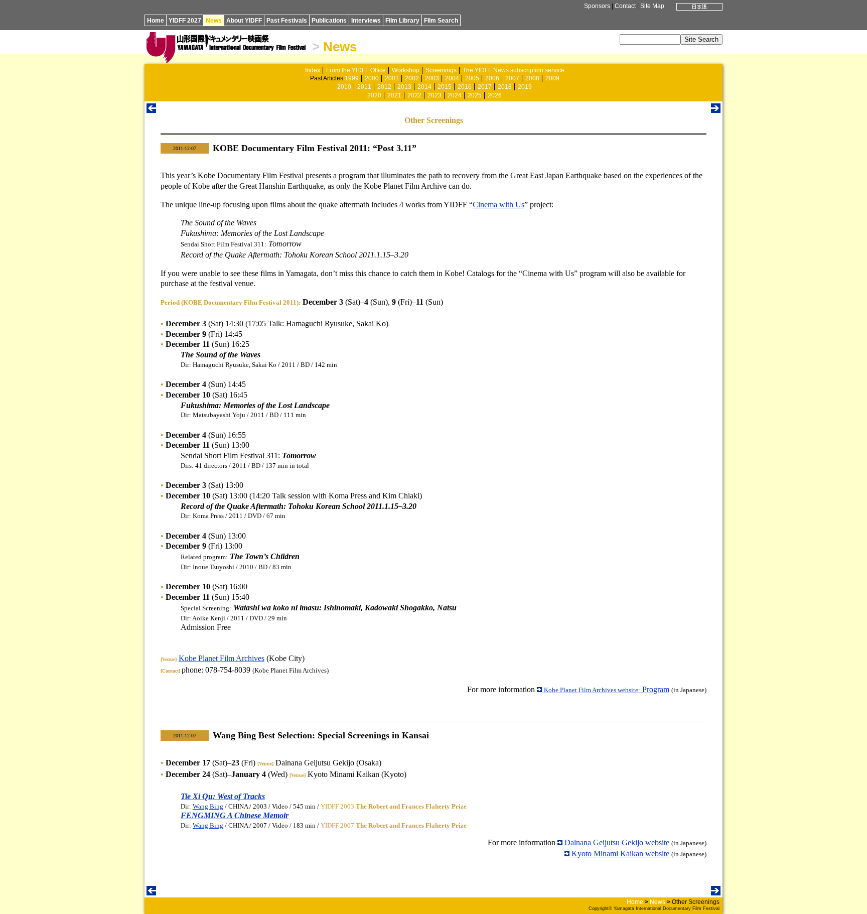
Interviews (366, 20)
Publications (329, 20)
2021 (394, 95)
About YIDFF (244, 20)
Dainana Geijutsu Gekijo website (615, 842)
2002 (412, 78)
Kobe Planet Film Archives (221, 658)
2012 (384, 86)
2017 (485, 86)
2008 (532, 78)
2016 (465, 86)
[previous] (151, 110)
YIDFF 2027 (185, 20)
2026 (495, 95)
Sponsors (597, 6)
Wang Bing (208, 806)
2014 (424, 86)
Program (606, 689)
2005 (472, 78)
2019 (525, 86)
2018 (505, 86)
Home (155, 20)
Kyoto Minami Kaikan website (619, 853)
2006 (492, 78)
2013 (404, 86)
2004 (452, 78)
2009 (552, 78)
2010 (344, 86)
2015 (445, 86)
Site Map (652, 6)
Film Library (402, 20)
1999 (352, 78)
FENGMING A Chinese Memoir (234, 815)
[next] (715, 110)
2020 (374, 95)
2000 (372, 78)
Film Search (441, 20)
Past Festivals (286, 20)
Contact (625, 6)
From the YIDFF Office (356, 70)
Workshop (405, 70)
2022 (414, 95)
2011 (364, 86)
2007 (512, 78)
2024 (455, 95)
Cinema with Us (498, 204)
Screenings (441, 70)
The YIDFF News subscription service (513, 70)
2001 (392, 78)
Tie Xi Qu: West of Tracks (223, 796)
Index (312, 70)
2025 (475, 95)
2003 (432, 78)
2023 (434, 95)
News (214, 20)
